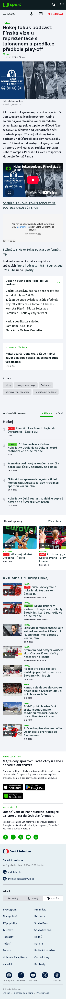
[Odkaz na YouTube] (28, 837)
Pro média (40, 909)
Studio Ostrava (42, 930)
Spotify (29, 270)
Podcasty (8, 936)
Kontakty (39, 964)
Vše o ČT (7, 964)
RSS (42, 265)
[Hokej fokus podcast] (33, 80)
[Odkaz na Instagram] (5, 837)
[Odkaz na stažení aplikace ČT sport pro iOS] (13, 787)
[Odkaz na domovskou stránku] (17, 5)
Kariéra (38, 943)
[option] (13, 898)
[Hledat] (54, 5)
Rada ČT (39, 936)
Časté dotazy (41, 957)
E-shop (7, 950)
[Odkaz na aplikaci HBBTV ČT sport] (13, 795)
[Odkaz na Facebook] (13, 837)
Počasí (6, 943)
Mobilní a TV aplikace (15, 957)
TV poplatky (10, 923)
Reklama (39, 916)
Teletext (8, 930)
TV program (10, 909)
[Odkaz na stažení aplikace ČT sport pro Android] (35, 787)
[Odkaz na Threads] (36, 837)
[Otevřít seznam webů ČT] (62, 5)
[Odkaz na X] (21, 837)
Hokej (6, 22)
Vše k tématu (55, 521)
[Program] (41, 14)
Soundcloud (54, 265)
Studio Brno (41, 923)
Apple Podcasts (27, 265)
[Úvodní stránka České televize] (17, 851)
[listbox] (33, 898)
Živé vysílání (10, 916)
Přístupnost (43, 992)
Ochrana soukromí (23, 992)
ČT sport (7, 54)
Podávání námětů (44, 950)
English (6, 992)
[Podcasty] (31, 14)
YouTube (10, 270)
